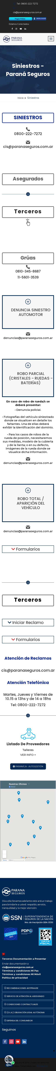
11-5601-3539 (28, 277)
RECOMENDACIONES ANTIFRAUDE (22, 988)
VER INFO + (28, 754)
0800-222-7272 (28, 133)
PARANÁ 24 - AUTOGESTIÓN (29, 766)
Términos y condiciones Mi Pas (20, 970)
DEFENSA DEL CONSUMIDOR (19, 1020)
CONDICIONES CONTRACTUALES (22, 1004)
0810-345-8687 (28, 271)
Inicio (21, 98)
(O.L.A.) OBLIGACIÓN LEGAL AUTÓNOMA (25, 1012)
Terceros (28, 211)
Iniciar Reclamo (27, 622)
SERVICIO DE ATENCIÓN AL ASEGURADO (25, 996)
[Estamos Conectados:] (21, 18)
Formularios (27, 549)
